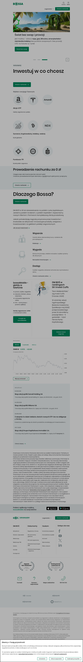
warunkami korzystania (26, 654)
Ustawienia (42, 659)
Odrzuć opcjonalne (56, 659)
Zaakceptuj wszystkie (73, 659)
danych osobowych (60, 654)
